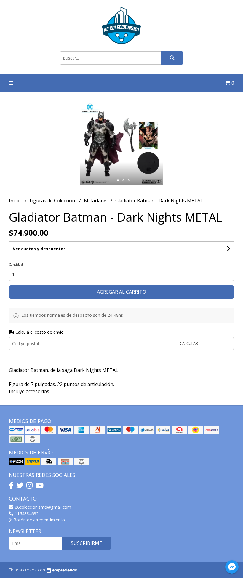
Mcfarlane (96, 200)
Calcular (189, 343)
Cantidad (16, 264)
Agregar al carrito (121, 292)
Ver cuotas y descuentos (39, 249)
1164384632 (26, 513)
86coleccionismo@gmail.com (42, 507)
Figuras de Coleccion (53, 200)
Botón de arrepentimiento (38, 520)
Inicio (15, 200)
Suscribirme (86, 543)
